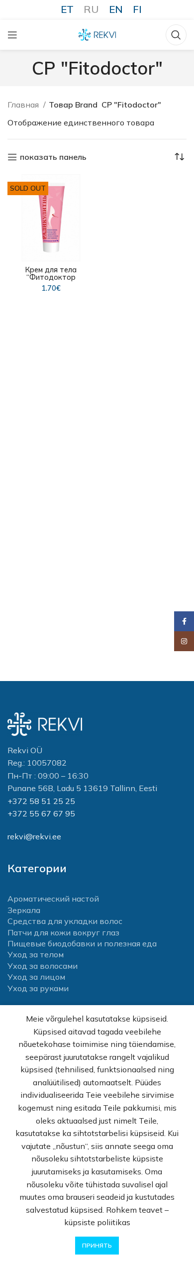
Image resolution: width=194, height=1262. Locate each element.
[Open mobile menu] (12, 35)
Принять (97, 1245)
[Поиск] (176, 35)
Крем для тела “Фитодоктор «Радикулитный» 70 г (51, 277)
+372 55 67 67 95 (41, 813)
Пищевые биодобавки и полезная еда (82, 943)
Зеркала (23, 910)
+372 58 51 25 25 (41, 801)
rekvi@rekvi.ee (34, 836)
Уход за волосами (42, 966)
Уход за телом (35, 954)
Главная (24, 105)
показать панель (53, 157)
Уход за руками (38, 988)
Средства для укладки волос (64, 921)
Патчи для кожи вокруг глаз (63, 932)
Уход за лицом (36, 977)
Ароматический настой (53, 899)
